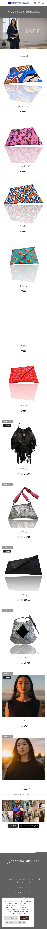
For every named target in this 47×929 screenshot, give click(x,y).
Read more (23, 474)
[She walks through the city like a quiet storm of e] (7, 816)
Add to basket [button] (23, 112)
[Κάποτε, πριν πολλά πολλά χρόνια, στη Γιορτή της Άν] (18, 816)
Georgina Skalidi (30, 879)
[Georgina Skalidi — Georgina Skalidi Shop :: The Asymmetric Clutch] (23, 12)
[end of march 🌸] (18, 805)
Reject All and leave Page (15, 922)
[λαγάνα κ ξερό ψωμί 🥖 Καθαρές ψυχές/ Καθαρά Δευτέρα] (29, 816)
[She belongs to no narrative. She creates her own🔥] (39, 816)
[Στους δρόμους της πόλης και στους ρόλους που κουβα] (29, 805)
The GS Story (23, 887)
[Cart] (43, 3)
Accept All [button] (24, 918)
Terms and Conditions (23, 893)
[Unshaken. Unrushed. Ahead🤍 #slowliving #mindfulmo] (39, 805)
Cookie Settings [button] (11, 918)
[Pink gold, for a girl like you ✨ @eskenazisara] (7, 805)
